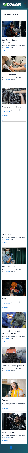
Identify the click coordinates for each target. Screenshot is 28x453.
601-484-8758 (7, 47)
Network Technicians (10, 432)
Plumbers (5, 400)
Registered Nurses (9, 267)
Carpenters (6, 234)
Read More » (5, 51)
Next (14, 450)
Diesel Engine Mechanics (12, 107)
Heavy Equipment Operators (13, 366)
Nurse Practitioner (9, 75)
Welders (5, 299)
